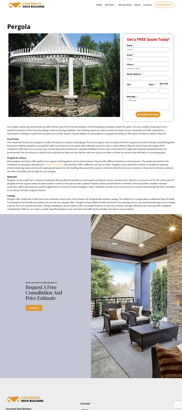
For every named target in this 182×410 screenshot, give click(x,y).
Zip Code (164, 83)
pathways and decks (54, 164)
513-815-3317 (164, 5)
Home (99, 5)
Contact (147, 5)
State (151, 84)
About (137, 5)
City (129, 84)
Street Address (134, 74)
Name (130, 45)
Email (129, 55)
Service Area (125, 5)
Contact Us (33, 308)
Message (131, 96)
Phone (130, 64)
